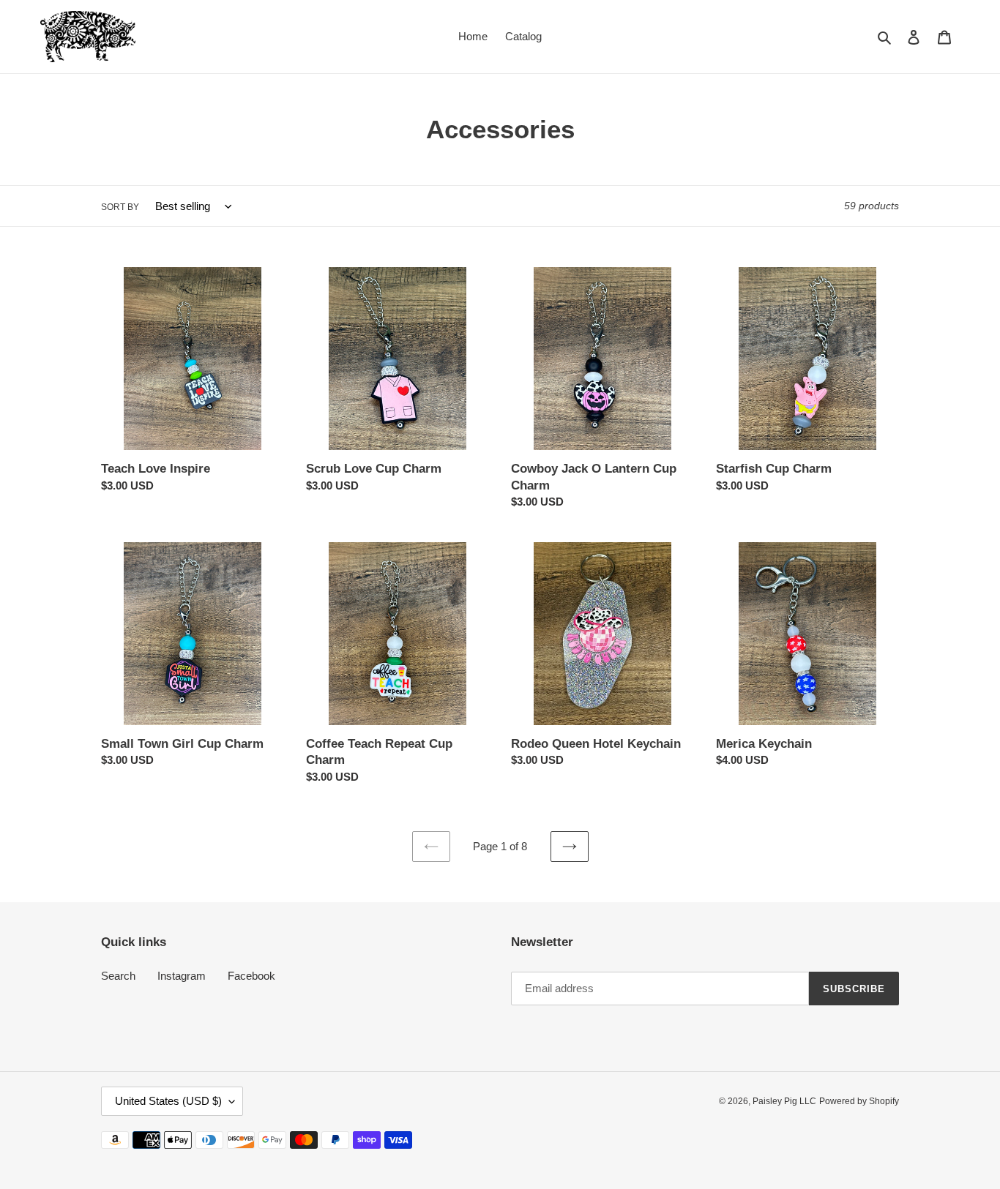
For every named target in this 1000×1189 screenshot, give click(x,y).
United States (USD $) (168, 1101)
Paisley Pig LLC (784, 1101)
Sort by (120, 207)
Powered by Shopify (859, 1101)
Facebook (251, 975)
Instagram (181, 975)
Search (118, 975)
